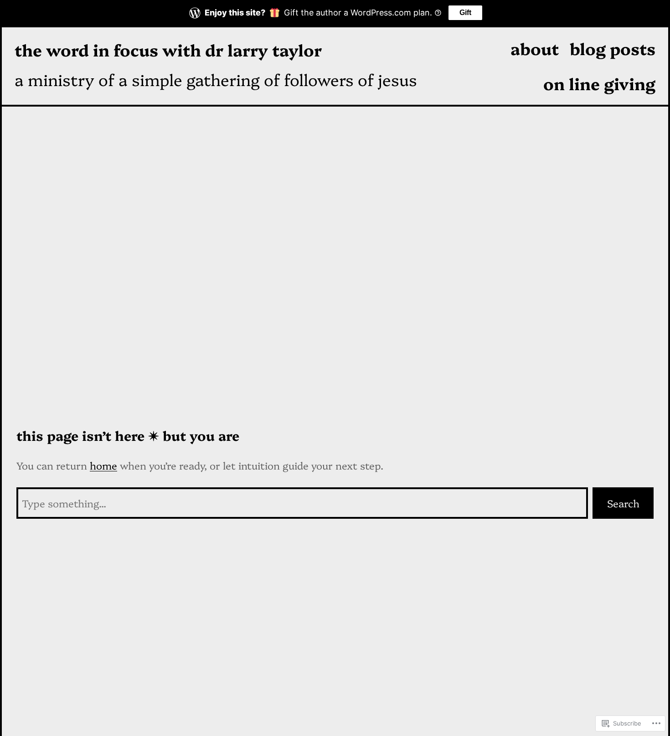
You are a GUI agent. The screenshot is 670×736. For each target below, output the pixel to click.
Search (623, 503)
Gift (465, 12)
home (103, 465)
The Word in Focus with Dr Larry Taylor (168, 49)
